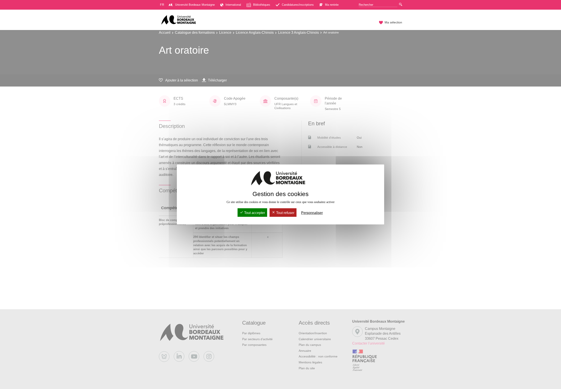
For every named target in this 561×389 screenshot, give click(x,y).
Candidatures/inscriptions (298, 4)
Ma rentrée (332, 4)
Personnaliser (312, 213)
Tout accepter (254, 213)
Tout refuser (284, 213)
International (233, 4)
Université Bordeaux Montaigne (195, 4)
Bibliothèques (261, 4)
